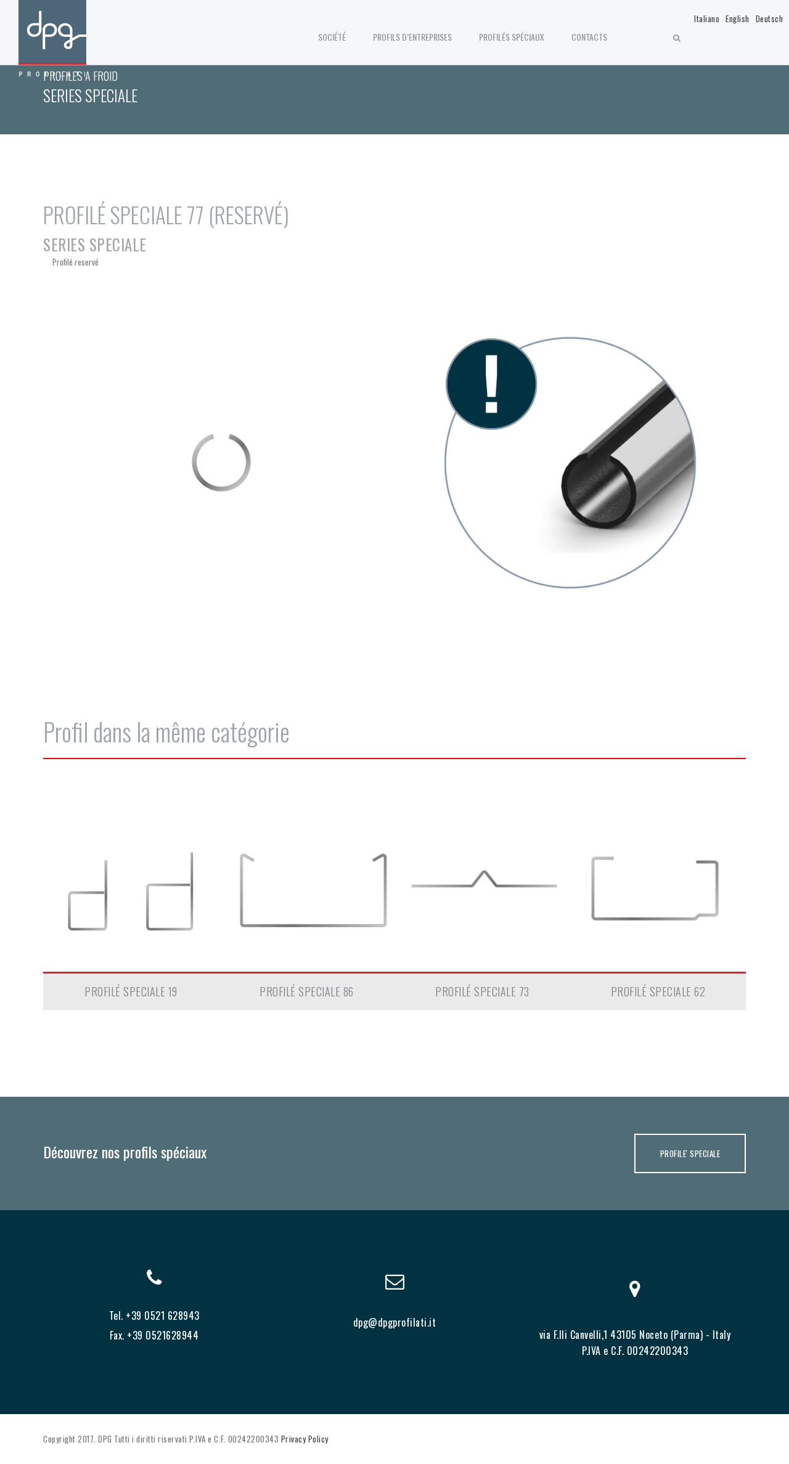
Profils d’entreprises (412, 36)
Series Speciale (95, 244)
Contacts (589, 36)
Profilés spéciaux (511, 36)
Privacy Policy (305, 1439)
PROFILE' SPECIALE (690, 1153)
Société (332, 36)
